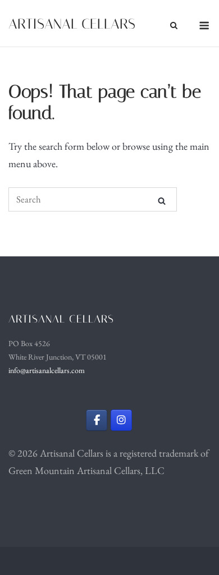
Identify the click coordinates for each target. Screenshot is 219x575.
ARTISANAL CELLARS (71, 24)
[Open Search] (174, 25)
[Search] (162, 200)
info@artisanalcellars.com (46, 370)
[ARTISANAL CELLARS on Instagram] (121, 420)
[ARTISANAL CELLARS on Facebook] (96, 420)
